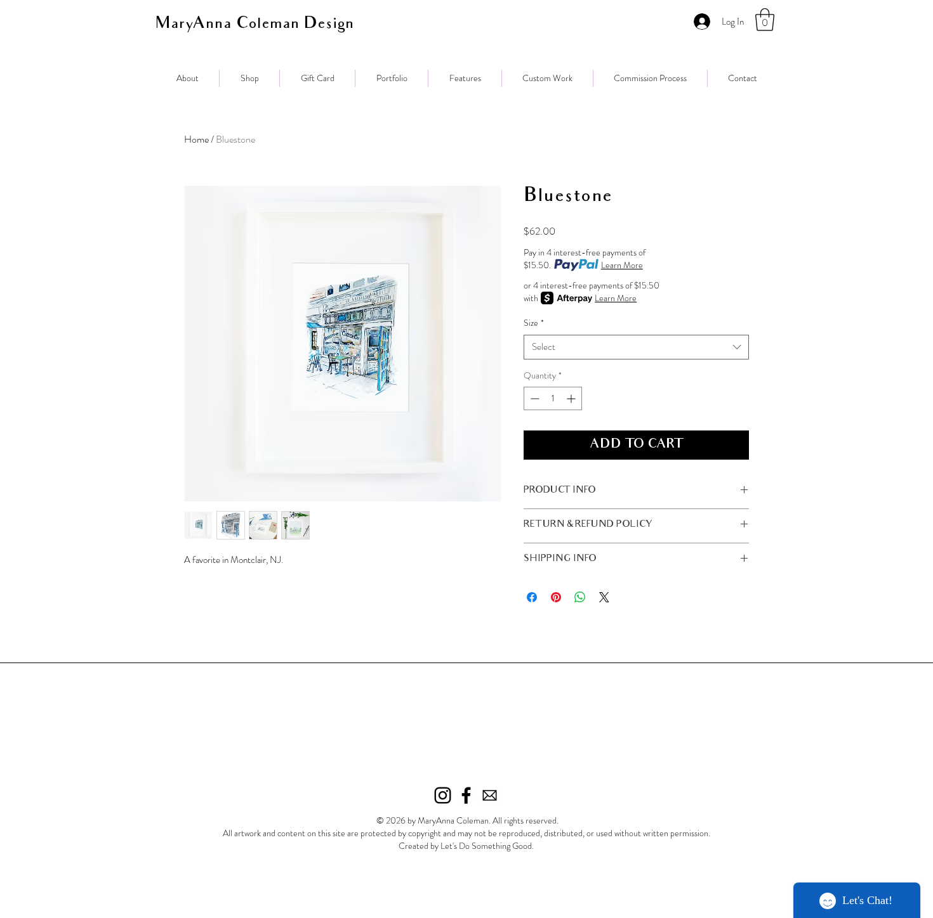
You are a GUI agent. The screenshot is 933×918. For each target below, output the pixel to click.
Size (534, 323)
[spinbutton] (552, 398)
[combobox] (636, 347)
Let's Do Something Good (486, 845)
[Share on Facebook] (531, 597)
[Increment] (572, 398)
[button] (764, 19)
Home (196, 139)
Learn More (622, 265)
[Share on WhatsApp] (580, 597)
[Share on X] (604, 597)
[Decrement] (533, 398)
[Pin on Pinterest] (556, 597)
